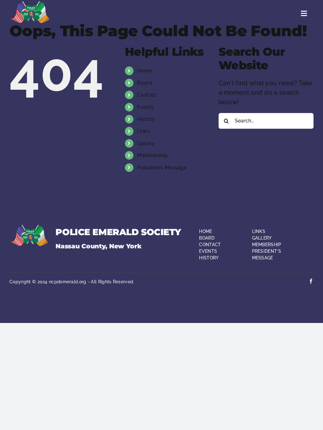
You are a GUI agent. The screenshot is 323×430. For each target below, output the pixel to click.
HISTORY (209, 257)
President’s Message (161, 168)
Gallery (146, 143)
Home (144, 71)
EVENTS (208, 251)
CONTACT (210, 244)
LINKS (259, 231)
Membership (152, 155)
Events (145, 107)
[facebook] (311, 281)
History (146, 119)
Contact (146, 95)
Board (144, 83)
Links (143, 131)
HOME (205, 231)
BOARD (206, 237)
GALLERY (262, 237)
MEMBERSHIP (266, 244)
